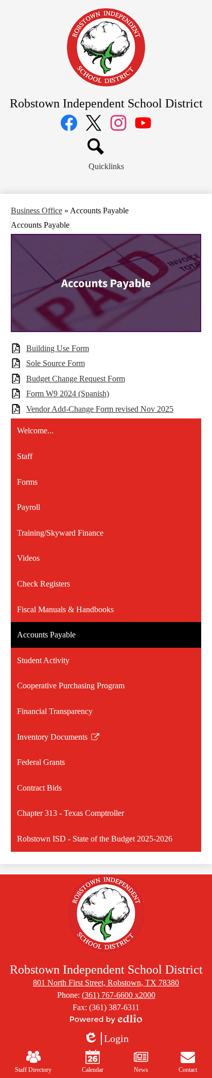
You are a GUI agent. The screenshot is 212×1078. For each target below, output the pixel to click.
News (141, 1069)
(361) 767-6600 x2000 (118, 995)
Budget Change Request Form (75, 378)
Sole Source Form (55, 363)
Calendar (92, 1069)
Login (106, 1039)
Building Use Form (57, 348)
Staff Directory (33, 1069)
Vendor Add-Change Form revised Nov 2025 (99, 409)
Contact (188, 1069)
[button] (106, 166)
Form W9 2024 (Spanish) (67, 393)
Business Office (36, 210)
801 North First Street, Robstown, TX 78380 (106, 982)
